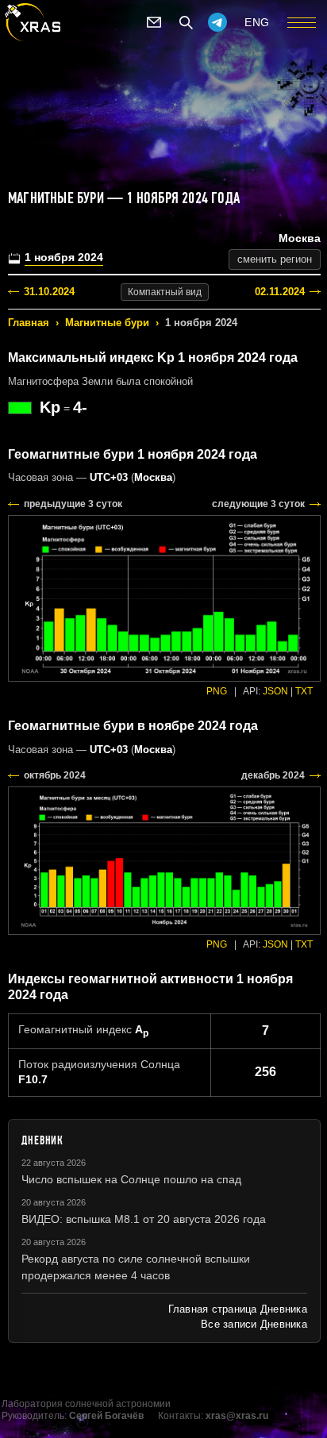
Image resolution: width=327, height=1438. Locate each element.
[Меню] (301, 22)
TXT (304, 691)
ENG (257, 22)
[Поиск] (185, 22)
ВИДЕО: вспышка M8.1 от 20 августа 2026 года (143, 1219)
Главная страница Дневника (237, 1309)
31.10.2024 (49, 292)
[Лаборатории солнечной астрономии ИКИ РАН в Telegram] (217, 22)
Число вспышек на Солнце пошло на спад (131, 1179)
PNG (216, 691)
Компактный (165, 292)
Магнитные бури (107, 323)
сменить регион (274, 259)
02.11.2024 (280, 292)
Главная (28, 323)
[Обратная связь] (154, 22)
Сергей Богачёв (106, 1415)
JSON (275, 691)
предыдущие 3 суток (73, 503)
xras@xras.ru (237, 1415)
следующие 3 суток (258, 503)
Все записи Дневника (254, 1324)
